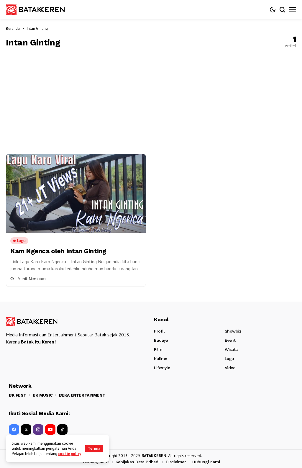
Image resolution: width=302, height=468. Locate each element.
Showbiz (233, 331)
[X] (26, 429)
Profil (159, 331)
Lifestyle (162, 367)
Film (158, 349)
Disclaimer (176, 461)
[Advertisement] (151, 101)
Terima (94, 448)
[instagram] (38, 429)
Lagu (229, 358)
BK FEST (17, 395)
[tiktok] (62, 429)
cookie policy (69, 453)
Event (230, 340)
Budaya (161, 340)
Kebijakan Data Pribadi (137, 461)
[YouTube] (50, 429)
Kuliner (161, 358)
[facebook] (14, 429)
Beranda (13, 28)
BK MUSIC (43, 395)
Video (230, 367)
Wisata (231, 349)
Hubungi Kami (206, 461)
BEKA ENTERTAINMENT (82, 395)
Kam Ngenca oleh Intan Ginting (58, 251)
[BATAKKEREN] (35, 9)
